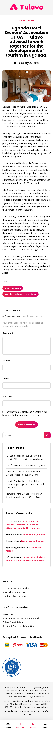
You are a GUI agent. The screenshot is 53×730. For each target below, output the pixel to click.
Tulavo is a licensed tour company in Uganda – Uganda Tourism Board (23, 473)
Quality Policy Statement (15, 596)
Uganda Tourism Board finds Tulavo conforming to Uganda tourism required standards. (25, 484)
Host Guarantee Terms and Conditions (22, 618)
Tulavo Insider (26, 20)
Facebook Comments (32, 316)
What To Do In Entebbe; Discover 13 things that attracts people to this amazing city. (25, 524)
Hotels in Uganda (12, 288)
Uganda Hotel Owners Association (20, 294)
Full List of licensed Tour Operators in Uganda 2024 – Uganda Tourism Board (24, 457)
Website (7, 396)
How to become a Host (14, 592)
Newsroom (7, 614)
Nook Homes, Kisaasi (34, 534)
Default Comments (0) (11, 316)
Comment (7, 332)
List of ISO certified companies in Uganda (25, 465)
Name (6, 360)
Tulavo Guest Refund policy (16, 622)
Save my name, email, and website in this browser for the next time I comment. (24, 413)
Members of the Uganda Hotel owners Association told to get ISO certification (24, 495)
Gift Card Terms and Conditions (18, 626)
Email (5, 378)
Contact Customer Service (15, 588)
